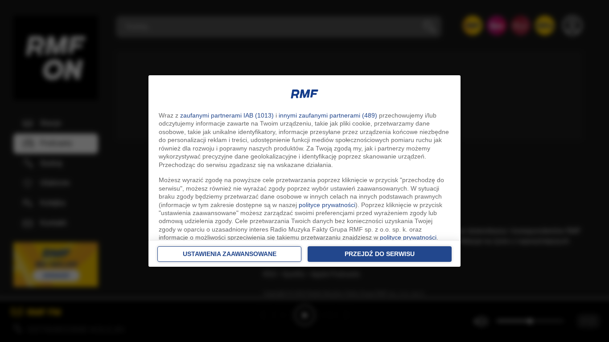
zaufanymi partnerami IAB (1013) (227, 115)
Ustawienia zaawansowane (229, 253)
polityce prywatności (327, 204)
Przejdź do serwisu (380, 253)
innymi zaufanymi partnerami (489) (328, 115)
